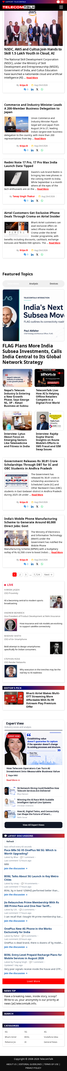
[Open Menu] (61, 7)
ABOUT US (11, 1064)
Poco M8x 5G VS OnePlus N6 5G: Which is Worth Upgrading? (30, 852)
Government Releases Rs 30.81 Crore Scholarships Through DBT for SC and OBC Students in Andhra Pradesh (31, 464)
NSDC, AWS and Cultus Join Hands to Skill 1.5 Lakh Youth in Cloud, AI (33, 51)
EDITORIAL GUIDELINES (30, 1064)
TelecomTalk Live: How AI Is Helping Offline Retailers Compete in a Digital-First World (48, 396)
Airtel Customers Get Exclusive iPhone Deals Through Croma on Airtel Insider (32, 214)
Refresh (10, 841)
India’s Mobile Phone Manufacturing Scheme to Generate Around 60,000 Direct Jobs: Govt (30, 522)
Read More (32, 77)
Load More (33, 981)
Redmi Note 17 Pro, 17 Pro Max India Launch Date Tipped (30, 164)
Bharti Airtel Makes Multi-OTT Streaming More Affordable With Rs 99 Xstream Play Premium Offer (43, 699)
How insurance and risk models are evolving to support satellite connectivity (41, 625)
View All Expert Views (33, 825)
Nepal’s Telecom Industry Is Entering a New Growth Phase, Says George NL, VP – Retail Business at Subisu (17, 398)
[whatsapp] (42, 89)
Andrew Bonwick (14, 612)
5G (25, 1031)
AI (25, 1041)
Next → (48, 574)
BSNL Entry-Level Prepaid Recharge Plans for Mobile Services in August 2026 (33, 956)
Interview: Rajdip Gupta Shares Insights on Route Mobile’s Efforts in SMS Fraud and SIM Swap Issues (48, 441)
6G (6, 1031)
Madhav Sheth (12, 635)
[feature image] (16, 124)
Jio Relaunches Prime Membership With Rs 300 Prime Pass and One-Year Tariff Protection (31, 904)
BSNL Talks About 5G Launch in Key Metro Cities (31, 878)
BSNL (27, 1036)
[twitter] (37, 89)
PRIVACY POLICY (33, 1067)
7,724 (37, 574)
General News (50, 1041)
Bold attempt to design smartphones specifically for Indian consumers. (22, 648)
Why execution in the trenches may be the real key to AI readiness (40, 671)
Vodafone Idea (51, 1036)
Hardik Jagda (12, 589)
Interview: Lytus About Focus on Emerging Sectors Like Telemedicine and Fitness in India (17, 440)
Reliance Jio (10, 1041)
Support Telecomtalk (16, 2)
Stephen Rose (12, 658)
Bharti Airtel (10, 1036)
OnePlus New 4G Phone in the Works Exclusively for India (28, 930)
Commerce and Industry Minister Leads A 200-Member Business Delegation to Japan (33, 108)
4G (45, 1031)
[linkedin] (32, 89)
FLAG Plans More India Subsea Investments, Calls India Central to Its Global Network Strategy (32, 354)
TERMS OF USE (51, 1064)
